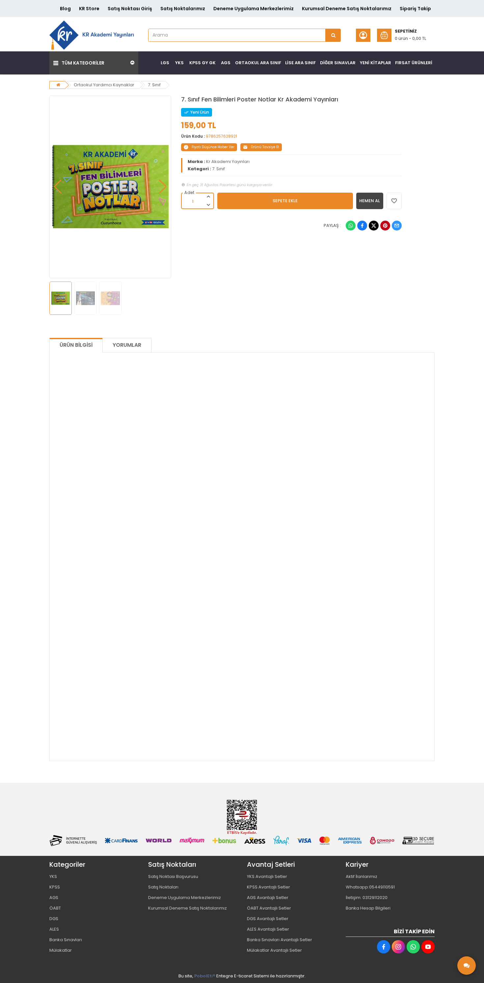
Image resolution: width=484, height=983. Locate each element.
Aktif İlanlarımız (361, 876)
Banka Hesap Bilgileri (368, 908)
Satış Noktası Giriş (130, 8)
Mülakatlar (60, 950)
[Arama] (333, 35)
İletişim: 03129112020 (367, 897)
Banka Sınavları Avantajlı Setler (279, 940)
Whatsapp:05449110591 (370, 887)
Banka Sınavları (65, 940)
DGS (53, 918)
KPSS (54, 887)
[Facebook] (362, 226)
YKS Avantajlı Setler (267, 876)
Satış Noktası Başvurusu (173, 876)
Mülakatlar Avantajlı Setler (274, 950)
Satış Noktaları (163, 887)
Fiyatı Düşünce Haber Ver (213, 147)
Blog (65, 8)
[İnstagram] (398, 946)
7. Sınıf (154, 85)
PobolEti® (204, 976)
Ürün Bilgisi (76, 345)
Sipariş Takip (415, 8)
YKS (53, 876)
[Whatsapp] (351, 226)
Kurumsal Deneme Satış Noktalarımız (346, 8)
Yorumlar (127, 345)
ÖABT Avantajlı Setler (269, 908)
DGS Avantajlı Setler (267, 918)
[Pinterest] (385, 226)
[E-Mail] (397, 226)
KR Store (89, 8)
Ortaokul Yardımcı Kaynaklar (104, 85)
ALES (54, 929)
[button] (57, 186)
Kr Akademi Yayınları (228, 161)
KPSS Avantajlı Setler (268, 887)
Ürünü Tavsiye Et (265, 147)
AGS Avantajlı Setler (267, 897)
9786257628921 (221, 136)
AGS (53, 897)
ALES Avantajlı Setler (268, 929)
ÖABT (55, 908)
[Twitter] (374, 226)
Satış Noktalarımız (182, 8)
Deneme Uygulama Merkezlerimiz (253, 8)
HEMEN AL (369, 201)
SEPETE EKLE (285, 201)
